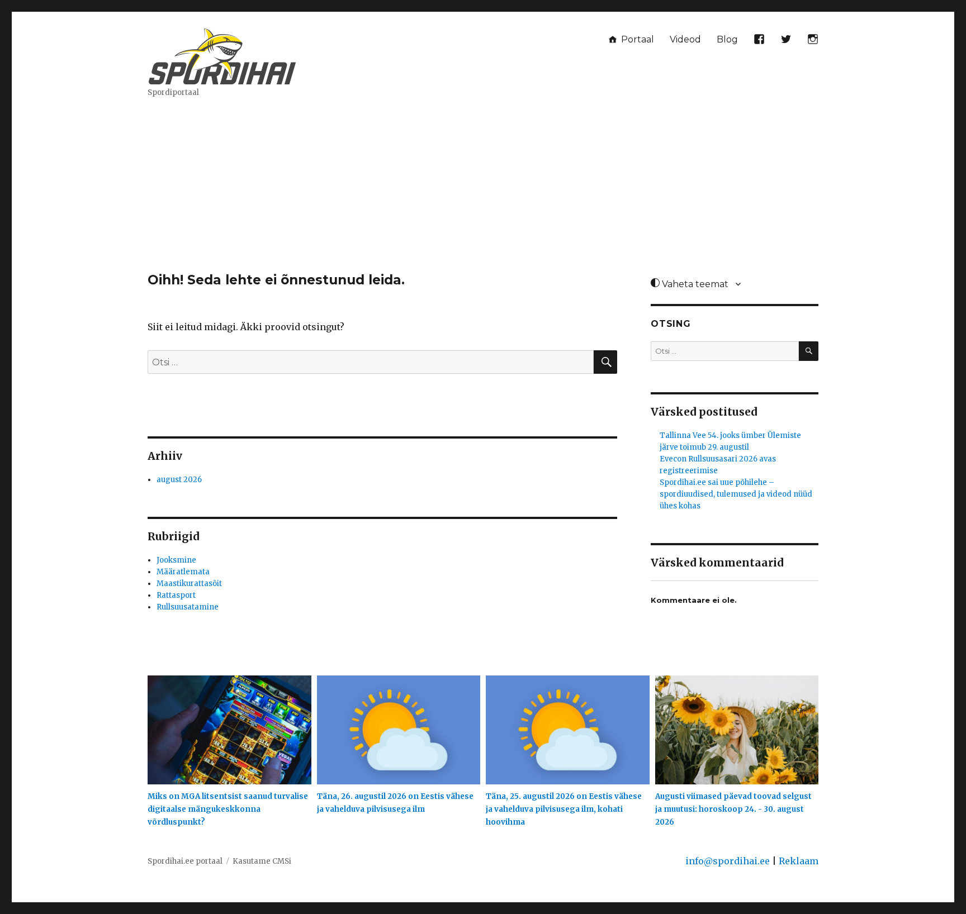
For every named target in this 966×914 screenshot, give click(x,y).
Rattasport (176, 595)
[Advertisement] (483, 189)
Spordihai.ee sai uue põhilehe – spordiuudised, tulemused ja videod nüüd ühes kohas (736, 494)
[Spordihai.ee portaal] (223, 54)
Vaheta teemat (694, 284)
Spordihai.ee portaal (185, 861)
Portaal (636, 39)
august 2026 (179, 479)
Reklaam (798, 861)
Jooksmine (176, 560)
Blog (727, 39)
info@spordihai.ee (727, 861)
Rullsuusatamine (188, 607)
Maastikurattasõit (189, 583)
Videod (685, 39)
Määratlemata (183, 572)
